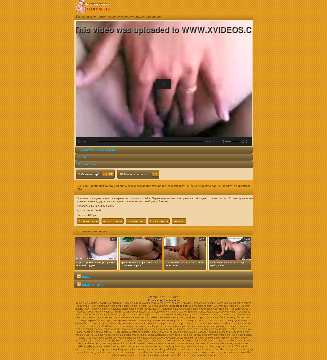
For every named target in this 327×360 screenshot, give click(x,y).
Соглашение (155, 300)
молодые (179, 221)
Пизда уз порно (92, 284)
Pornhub (83, 157)
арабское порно (112, 221)
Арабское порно (88, 221)
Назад (85, 276)
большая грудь (159, 221)
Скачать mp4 (96, 174)
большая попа (136, 221)
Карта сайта (172, 300)
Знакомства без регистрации (97, 150)
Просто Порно (87, 164)
